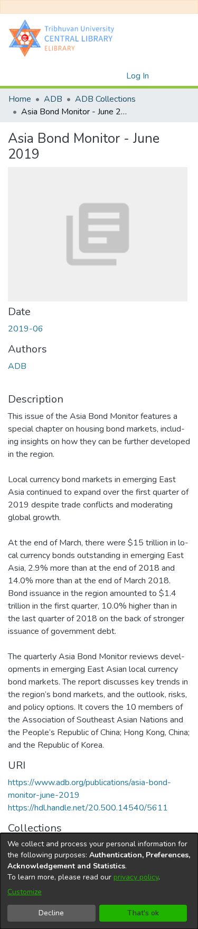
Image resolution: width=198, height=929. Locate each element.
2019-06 (25, 329)
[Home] (64, 37)
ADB (53, 99)
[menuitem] (116, 76)
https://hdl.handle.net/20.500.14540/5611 (88, 808)
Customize (24, 892)
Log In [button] (138, 76)
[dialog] (99, 881)
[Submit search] (101, 76)
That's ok (143, 913)
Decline (51, 913)
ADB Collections (105, 99)
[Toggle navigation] (175, 76)
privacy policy (136, 877)
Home (19, 99)
